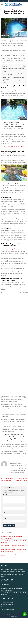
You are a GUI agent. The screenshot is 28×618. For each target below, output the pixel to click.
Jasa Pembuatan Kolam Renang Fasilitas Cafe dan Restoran (12, 554)
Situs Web (5, 518)
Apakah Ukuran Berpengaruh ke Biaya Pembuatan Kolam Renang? (13, 78)
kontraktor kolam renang (7, 448)
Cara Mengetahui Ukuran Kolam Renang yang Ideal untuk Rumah (13, 70)
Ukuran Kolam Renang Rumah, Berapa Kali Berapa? (13, 68)
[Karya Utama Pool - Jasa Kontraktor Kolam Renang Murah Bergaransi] (14, 4)
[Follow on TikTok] (7, 580)
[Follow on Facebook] (2, 580)
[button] (25, 614)
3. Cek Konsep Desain (9, 76)
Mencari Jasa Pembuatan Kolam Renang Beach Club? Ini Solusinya (13, 541)
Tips (15, 9)
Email (4, 512)
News (13, 9)
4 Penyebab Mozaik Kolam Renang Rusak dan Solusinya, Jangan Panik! (11, 537)
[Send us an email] (9, 580)
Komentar (5, 494)
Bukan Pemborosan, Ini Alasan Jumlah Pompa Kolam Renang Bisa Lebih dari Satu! (13, 550)
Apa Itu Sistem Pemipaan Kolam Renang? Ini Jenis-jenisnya (7, 480)
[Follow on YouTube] (12, 580)
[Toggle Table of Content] (24, 66)
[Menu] (2, 4)
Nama (4, 506)
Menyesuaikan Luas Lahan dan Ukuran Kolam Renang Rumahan (14, 81)
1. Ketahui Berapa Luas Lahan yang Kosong (13, 73)
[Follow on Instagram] (5, 580)
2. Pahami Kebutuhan (9, 74)
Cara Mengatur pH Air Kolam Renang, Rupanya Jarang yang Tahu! (13, 546)
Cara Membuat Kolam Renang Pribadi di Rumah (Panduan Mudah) (21, 480)
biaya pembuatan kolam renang (19, 249)
